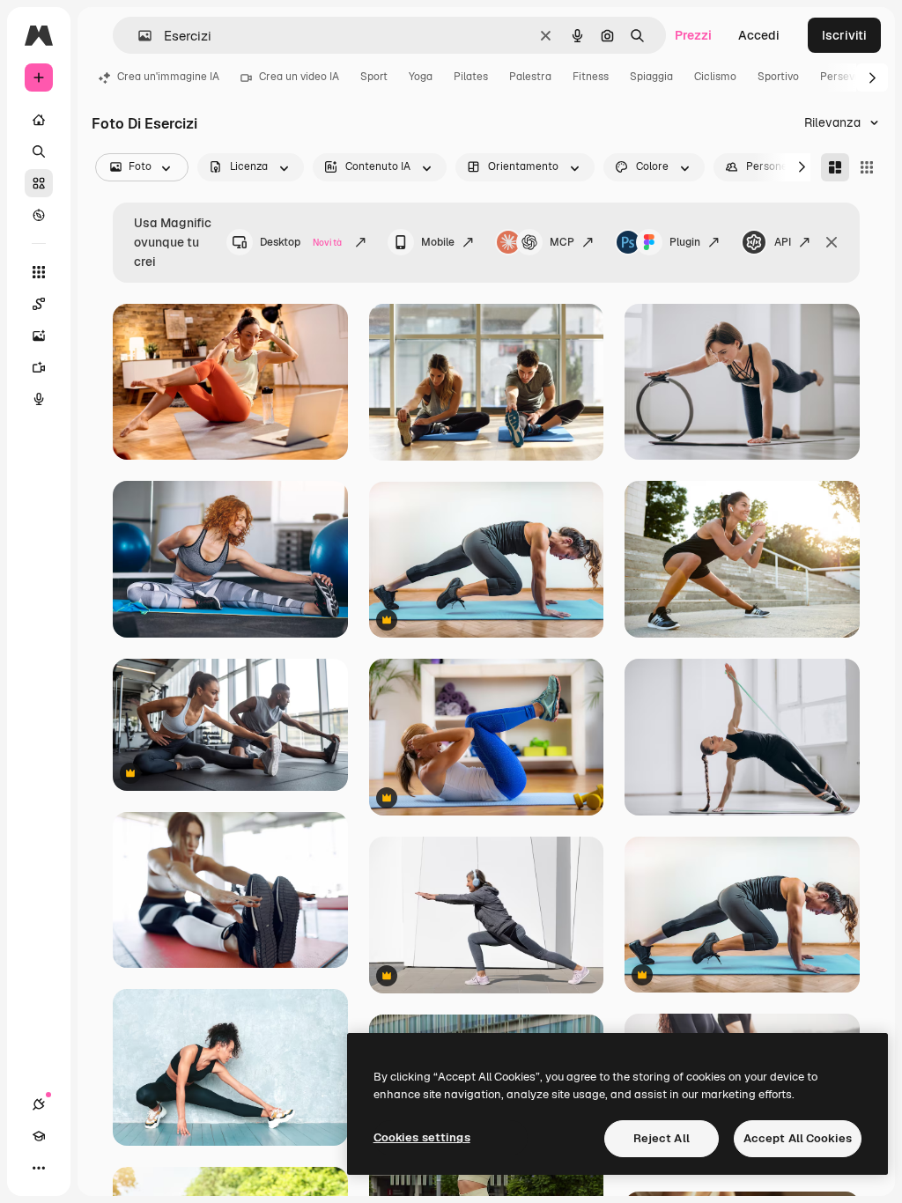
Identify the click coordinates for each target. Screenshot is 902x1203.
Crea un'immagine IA (168, 77)
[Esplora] (39, 215)
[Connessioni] (39, 1104)
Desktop (301, 242)
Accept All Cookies (797, 1138)
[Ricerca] (39, 151)
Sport (374, 77)
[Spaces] (39, 304)
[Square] (867, 167)
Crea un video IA (299, 77)
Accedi (759, 35)
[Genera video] (39, 367)
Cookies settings (421, 1137)
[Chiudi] (831, 242)
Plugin (684, 242)
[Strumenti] (39, 272)
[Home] (39, 120)
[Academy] (39, 1136)
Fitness (591, 77)
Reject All (661, 1138)
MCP (562, 242)
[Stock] (39, 183)
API (782, 242)
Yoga (421, 77)
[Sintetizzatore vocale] (39, 399)
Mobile (438, 242)
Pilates (471, 77)
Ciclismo (715, 77)
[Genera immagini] (39, 335)
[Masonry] (835, 167)
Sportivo (778, 77)
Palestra (530, 77)
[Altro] (39, 1168)
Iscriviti (844, 35)
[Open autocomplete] (138, 35)
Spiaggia (651, 77)
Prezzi (693, 35)
